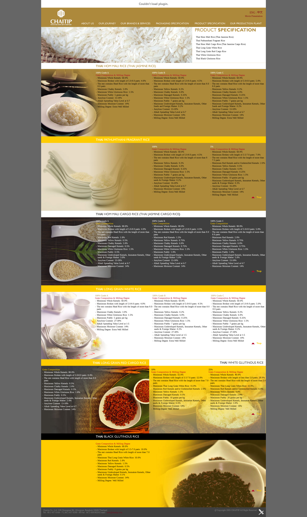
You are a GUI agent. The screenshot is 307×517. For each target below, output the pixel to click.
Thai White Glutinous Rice (208, 55)
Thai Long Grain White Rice (209, 48)
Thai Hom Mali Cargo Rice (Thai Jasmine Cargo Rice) (221, 44)
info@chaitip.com (114, 512)
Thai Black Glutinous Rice (208, 58)
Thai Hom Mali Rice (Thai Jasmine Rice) (215, 37)
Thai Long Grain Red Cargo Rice (211, 51)
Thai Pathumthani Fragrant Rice (210, 40)
